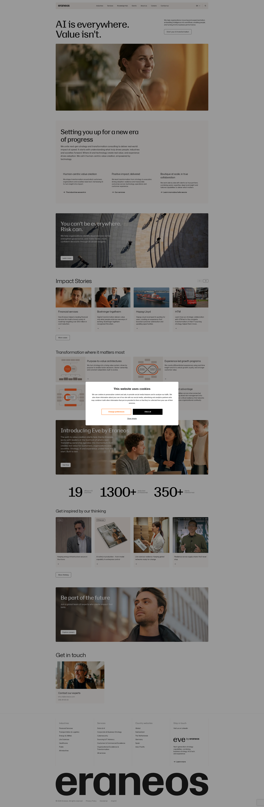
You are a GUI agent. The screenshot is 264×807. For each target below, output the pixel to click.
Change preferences (116, 412)
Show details (132, 418)
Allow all (147, 412)
